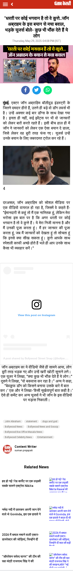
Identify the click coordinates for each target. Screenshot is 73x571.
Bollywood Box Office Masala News (23, 432)
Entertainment (44, 437)
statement (31, 421)
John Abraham (13, 421)
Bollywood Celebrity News (18, 437)
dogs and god (49, 421)
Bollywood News (13, 426)
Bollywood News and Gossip (43, 426)
